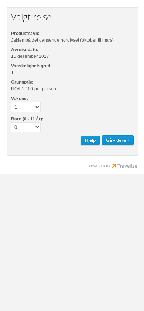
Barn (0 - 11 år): (27, 119)
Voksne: (19, 98)
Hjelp (90, 140)
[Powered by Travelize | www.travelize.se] (113, 167)
